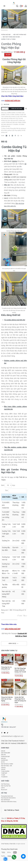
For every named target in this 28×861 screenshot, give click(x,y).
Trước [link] (20, 616)
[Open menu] (4, 6)
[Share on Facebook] (9, 135)
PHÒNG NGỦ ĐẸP (6, 34)
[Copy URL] (21, 135)
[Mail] (18, 135)
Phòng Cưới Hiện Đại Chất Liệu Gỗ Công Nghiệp (7, 699)
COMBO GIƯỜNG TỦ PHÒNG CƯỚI (15, 112)
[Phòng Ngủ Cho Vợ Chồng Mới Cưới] (7, 659)
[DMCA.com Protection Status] (14, 831)
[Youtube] (4, 732)
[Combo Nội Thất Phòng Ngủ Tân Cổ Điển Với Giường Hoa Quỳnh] (21, 687)
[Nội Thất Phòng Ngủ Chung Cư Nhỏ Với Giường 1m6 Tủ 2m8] (21, 660)
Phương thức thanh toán (9, 849)
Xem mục (8, 485)
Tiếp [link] (24, 616)
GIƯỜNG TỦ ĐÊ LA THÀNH (8, 39)
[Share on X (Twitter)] (6, 135)
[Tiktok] (7, 732)
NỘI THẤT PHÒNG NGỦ (19, 34)
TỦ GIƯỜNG (15, 124)
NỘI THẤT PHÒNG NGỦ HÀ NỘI (11, 37)
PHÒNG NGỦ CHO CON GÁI (16, 118)
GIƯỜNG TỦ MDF (19, 114)
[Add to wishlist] (26, 108)
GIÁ (22, 497)
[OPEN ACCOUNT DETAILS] (26, 6)
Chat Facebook (13, 741)
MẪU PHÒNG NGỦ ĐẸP (12, 629)
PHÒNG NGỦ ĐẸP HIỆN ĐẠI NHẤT (9, 120)
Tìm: (6, 490)
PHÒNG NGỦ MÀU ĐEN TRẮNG (13, 122)
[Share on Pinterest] (15, 135)
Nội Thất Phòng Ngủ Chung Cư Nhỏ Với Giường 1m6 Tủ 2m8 (20, 670)
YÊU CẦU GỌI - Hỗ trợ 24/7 (8, 727)
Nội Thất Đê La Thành (11, 810)
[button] (14, 643)
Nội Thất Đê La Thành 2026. (9, 843)
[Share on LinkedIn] (12, 135)
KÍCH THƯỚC (15, 497)
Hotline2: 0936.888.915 (19, 743)
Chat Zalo (4, 741)
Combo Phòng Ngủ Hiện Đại (13, 128)
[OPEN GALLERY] (14, 18)
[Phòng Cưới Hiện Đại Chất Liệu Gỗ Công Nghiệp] (7, 687)
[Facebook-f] (1, 732)
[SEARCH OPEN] (17, 6)
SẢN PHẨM (6, 497)
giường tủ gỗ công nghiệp (14, 130)
